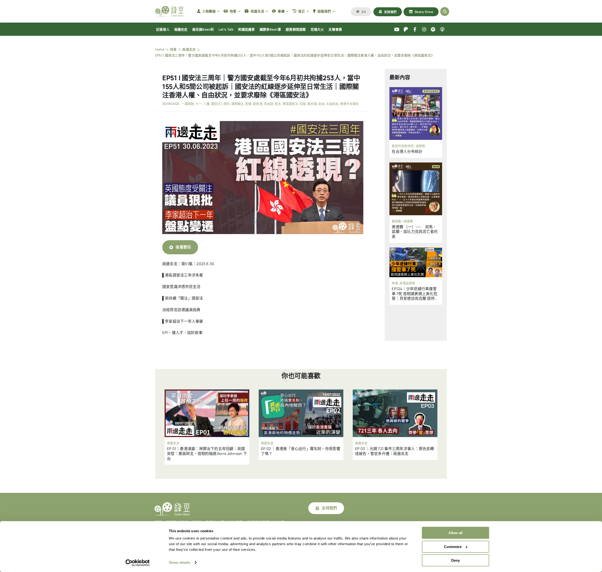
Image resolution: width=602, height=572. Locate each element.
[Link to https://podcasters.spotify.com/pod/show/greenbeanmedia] (433, 29)
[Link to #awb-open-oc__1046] (444, 11)
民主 (278, 103)
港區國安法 (290, 103)
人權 (206, 103)
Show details (179, 562)
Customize (453, 547)
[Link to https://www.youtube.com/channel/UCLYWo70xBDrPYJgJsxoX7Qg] (396, 29)
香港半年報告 (349, 103)
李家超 (268, 103)
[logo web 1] (169, 8)
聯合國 (312, 103)
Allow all (455, 533)
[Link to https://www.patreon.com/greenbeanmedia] (405, 29)
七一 (199, 103)
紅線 (303, 103)
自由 (321, 103)
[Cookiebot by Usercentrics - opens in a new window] (137, 562)
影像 (248, 103)
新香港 (257, 103)
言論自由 (332, 103)
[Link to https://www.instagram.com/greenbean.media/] (424, 29)
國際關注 (237, 103)
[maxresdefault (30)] (262, 123)
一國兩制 (188, 103)
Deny (455, 560)
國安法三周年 (220, 103)
